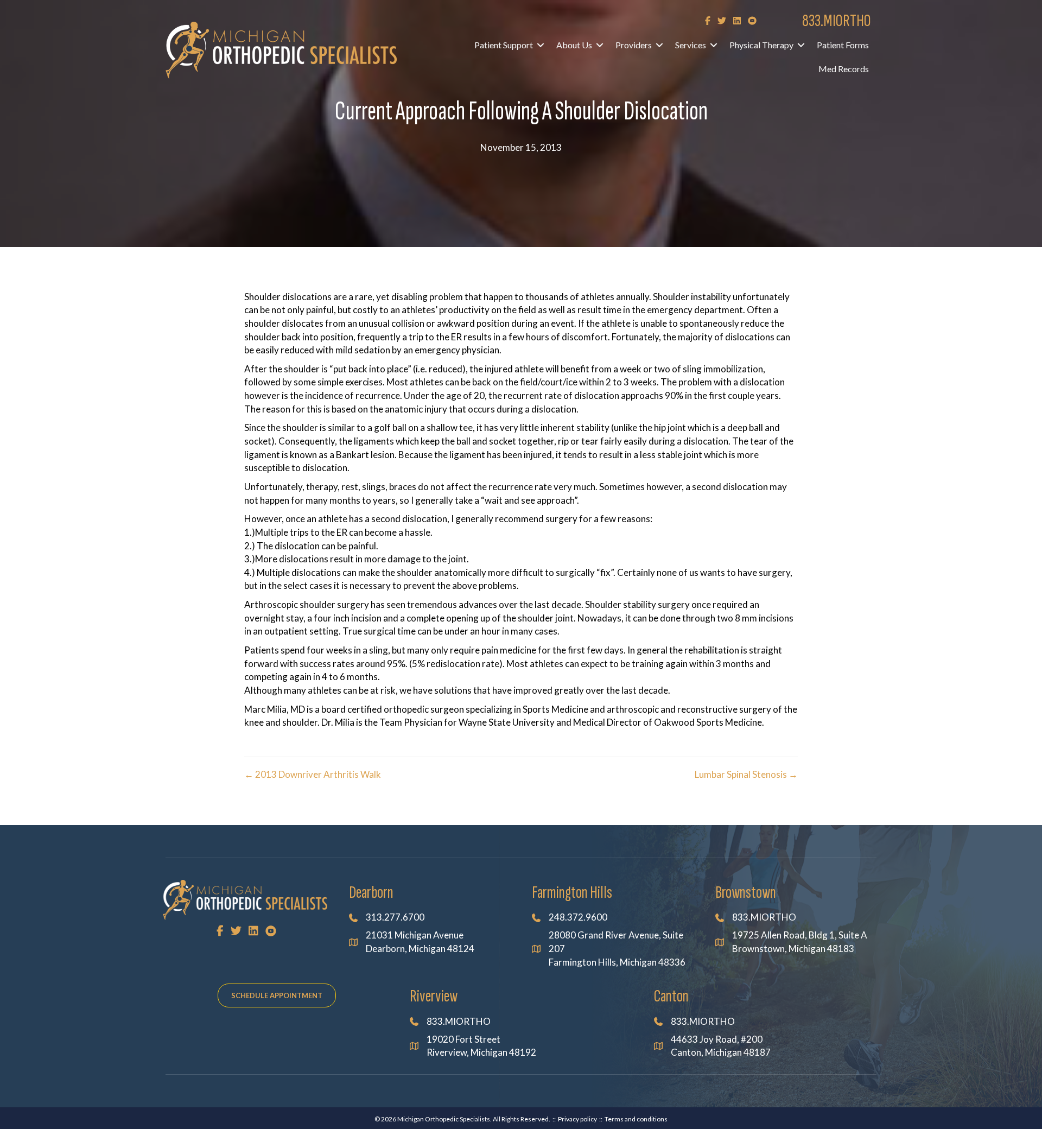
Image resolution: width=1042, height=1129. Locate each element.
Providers (633, 45)
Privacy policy (577, 1119)
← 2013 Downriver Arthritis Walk (312, 774)
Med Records (843, 69)
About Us (574, 45)
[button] (540, 45)
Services (690, 45)
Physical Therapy (761, 45)
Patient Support (503, 45)
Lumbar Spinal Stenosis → (746, 774)
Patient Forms (843, 45)
